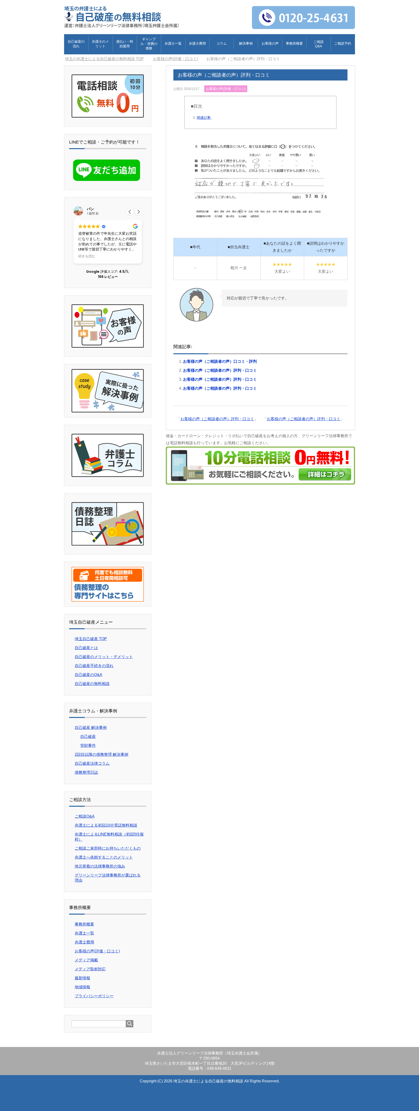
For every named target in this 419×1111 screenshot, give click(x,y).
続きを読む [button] (86, 256)
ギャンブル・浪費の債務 (148, 43)
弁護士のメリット (100, 44)
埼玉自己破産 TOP (91, 639)
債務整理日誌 (86, 772)
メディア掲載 (86, 960)
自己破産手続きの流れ (94, 666)
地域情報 (82, 987)
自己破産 (88, 736)
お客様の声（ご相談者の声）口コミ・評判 (220, 361)
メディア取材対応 (90, 969)
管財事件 (88, 745)
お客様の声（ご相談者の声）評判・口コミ (220, 370)
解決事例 (246, 43)
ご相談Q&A (319, 44)
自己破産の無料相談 (92, 684)
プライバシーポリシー (94, 996)
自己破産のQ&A (88, 675)
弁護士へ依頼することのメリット (104, 857)
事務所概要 (294, 43)
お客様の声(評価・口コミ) (226, 89)
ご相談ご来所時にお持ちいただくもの (108, 848)
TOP (107, 59)
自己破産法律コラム (92, 763)
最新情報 (82, 978)
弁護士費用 (197, 43)
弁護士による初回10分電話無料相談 (106, 825)
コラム (222, 43)
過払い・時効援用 (124, 44)
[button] (138, 211)
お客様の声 (270, 43)
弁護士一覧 (173, 43)
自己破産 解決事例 (91, 727)
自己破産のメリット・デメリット (104, 657)
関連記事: (204, 118)
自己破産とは (86, 648)
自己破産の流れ (76, 44)
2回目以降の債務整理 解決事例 (101, 754)
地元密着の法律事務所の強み (100, 866)
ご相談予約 (342, 43)
